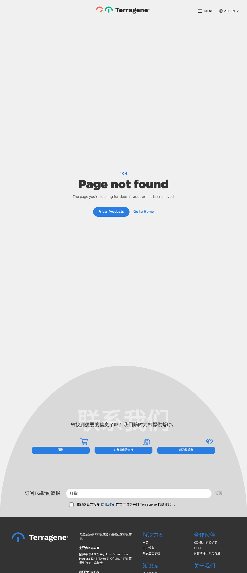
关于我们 (204, 566)
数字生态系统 (151, 553)
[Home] (40, 537)
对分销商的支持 (123, 450)
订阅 (218, 493)
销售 (61, 450)
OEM (197, 548)
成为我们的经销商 (206, 542)
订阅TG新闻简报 (42, 493)
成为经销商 (186, 450)
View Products (111, 212)
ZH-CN (229, 11)
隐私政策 (108, 504)
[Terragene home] (123, 11)
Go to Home (143, 212)
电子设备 (148, 548)
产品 (145, 542)
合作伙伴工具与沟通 (207, 553)
